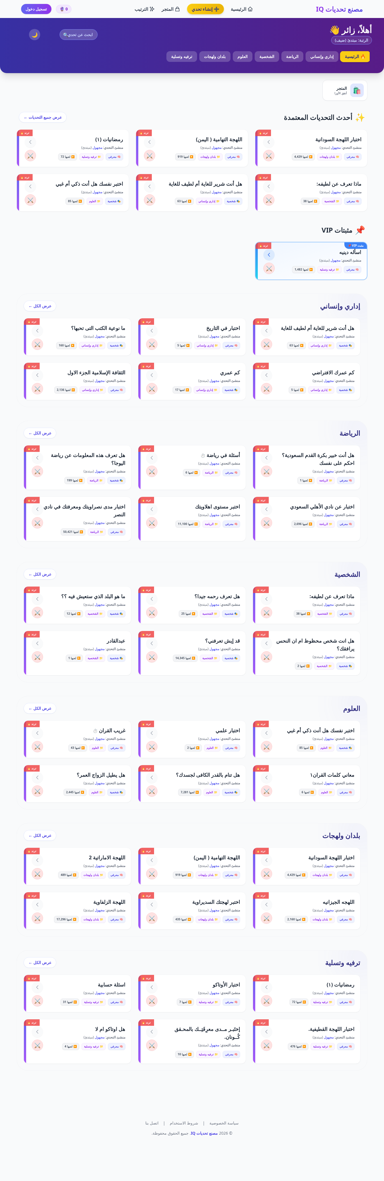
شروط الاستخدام (184, 1123)
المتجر (167, 9)
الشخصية (266, 56)
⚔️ (269, 155)
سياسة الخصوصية (224, 1123)
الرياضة (292, 56)
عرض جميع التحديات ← (43, 117)
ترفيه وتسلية (181, 56)
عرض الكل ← (39, 305)
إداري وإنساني (322, 56)
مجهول (335, 147)
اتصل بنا (152, 1123)
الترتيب (141, 9)
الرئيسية (238, 9)
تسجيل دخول (36, 9)
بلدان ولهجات (215, 56)
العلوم (243, 56)
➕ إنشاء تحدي (205, 9)
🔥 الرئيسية (355, 56)
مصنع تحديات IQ (339, 8)
